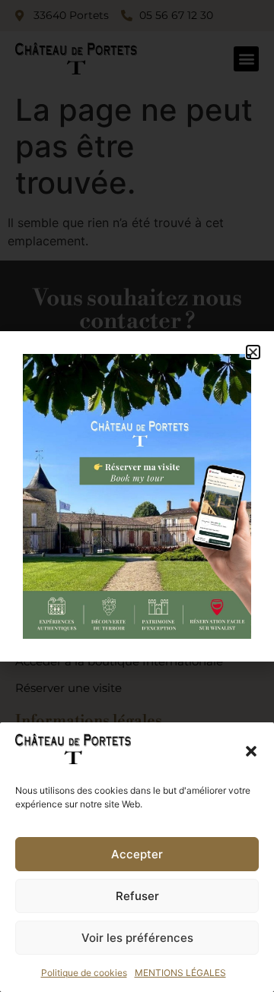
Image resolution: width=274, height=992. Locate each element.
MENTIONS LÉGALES (180, 972)
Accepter (137, 854)
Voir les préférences (137, 937)
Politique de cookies (84, 972)
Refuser (137, 896)
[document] (137, 496)
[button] (251, 751)
